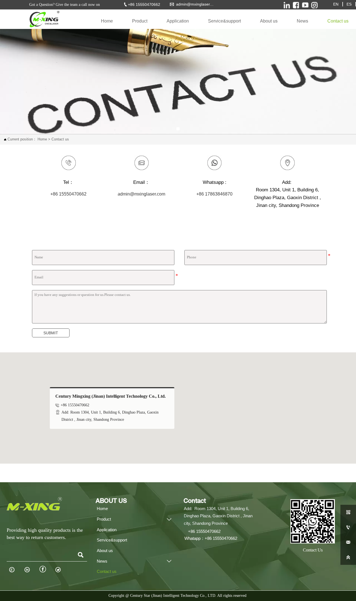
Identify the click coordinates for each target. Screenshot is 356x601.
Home (42, 139)
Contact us (60, 139)
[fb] (295, 5)
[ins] (286, 5)
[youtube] (305, 5)
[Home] (44, 19)
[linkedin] (314, 5)
